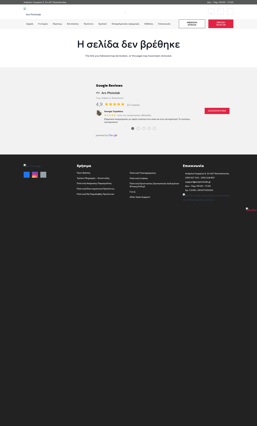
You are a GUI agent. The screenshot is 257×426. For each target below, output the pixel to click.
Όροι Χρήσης (83, 172)
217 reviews (133, 105)
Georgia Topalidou (113, 111)
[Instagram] (35, 175)
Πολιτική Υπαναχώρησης (143, 173)
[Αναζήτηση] (121, 12)
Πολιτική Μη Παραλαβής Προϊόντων (95, 194)
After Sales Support (140, 197)
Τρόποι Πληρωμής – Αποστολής (93, 178)
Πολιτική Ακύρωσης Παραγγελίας (94, 183)
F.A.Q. (133, 191)
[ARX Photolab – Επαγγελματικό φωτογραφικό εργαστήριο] (32, 11)
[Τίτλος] (211, 12)
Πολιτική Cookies (139, 178)
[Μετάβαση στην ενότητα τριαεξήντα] (251, 213)
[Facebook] (27, 175)
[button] (49, 24)
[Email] (43, 175)
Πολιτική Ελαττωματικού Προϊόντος (95, 188)
